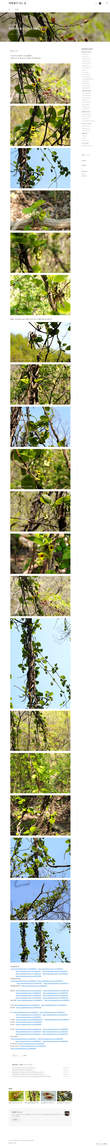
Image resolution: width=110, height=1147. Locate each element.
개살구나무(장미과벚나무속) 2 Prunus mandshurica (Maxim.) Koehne (31, 1076)
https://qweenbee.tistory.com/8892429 (24, 1039)
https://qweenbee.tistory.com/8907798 (55, 1034)
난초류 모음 (86, 85)
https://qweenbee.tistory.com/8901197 (50, 969)
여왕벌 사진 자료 (87, 145)
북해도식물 (86, 102)
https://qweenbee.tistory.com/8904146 (28, 1015)
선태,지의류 (86, 74)
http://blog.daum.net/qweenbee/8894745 (29, 1019)
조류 (84, 136)
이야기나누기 (86, 123)
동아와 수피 (86, 63)
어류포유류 (85, 140)
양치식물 (85, 81)
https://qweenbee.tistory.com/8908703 (57, 1000)
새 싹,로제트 (86, 59)
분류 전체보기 (87, 49)
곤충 (84, 138)
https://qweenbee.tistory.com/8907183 (33, 1046)
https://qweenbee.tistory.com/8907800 (28, 976)
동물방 (84, 133)
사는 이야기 (86, 130)
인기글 (88, 155)
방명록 (17, 9)
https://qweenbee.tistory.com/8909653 (28, 1041)
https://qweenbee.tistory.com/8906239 (55, 1031)
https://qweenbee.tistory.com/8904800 (29, 1022)
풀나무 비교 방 (86, 116)
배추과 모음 (86, 68)
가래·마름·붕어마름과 (88, 79)
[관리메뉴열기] (107, 3)
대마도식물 (85, 104)
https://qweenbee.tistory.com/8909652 (55, 1041)
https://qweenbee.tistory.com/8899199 (55, 993)
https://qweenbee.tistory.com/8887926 (56, 990)
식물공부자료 (86, 114)
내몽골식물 (85, 106)
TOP (100, 1141)
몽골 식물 (85, 100)
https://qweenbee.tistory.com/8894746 (28, 1007)
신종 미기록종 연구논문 (88, 121)
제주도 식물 (86, 95)
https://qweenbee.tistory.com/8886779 (30, 1000)
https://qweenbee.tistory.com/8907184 (28, 1017)
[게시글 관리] (19, 1055)
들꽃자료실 (15, 1064)
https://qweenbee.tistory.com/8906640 (50, 981)
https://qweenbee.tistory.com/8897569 (28, 993)
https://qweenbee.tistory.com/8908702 (28, 998)
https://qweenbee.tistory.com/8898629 (28, 1024)
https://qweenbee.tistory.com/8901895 (50, 1039)
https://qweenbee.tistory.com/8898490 (34, 986)
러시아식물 (85, 109)
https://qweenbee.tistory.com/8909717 (57, 1019)
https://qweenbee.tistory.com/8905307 (55, 1015)
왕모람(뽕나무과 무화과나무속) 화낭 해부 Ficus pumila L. (27, 1072)
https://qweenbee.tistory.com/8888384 (24, 969)
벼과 (84, 70)
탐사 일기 (86, 126)
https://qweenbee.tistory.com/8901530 (54, 1005)
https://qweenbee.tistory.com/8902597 (28, 995)
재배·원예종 (86, 88)
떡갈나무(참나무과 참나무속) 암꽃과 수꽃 (23, 1067)
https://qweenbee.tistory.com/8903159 (54, 971)
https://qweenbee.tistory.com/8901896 (31, 1044)
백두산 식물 (86, 93)
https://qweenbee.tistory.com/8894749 (27, 1005)
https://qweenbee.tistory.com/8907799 (29, 983)
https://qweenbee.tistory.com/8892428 (28, 1029)
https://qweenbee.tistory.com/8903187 (28, 974)
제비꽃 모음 (86, 83)
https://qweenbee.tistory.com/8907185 (55, 995)
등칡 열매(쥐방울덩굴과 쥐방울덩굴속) (22, 1070)
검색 (96, 3)
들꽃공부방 (86, 111)
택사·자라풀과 (86, 76)
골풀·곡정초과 (86, 65)
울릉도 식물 (86, 97)
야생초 (85, 54)
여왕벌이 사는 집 (17, 3)
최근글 (83, 155)
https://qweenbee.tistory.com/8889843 (29, 990)
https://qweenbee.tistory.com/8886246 (24, 981)
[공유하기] (17, 1055)
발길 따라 (85, 128)
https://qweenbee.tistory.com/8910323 (55, 998)
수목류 (20, 1064)
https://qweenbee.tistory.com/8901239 (28, 1031)
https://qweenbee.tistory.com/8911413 (56, 983)
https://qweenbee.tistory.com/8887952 (25, 1012)
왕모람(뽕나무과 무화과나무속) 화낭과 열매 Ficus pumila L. (28, 1074)
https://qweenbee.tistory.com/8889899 (55, 1029)
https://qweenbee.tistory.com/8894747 (52, 1012)
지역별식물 (86, 91)
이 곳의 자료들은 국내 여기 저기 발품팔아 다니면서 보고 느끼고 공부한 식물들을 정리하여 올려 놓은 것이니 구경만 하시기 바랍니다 (38, 1115)
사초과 (85, 72)
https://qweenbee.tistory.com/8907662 (28, 1034)
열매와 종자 (86, 61)
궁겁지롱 (85, 118)
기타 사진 (85, 143)
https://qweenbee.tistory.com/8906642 (55, 974)
